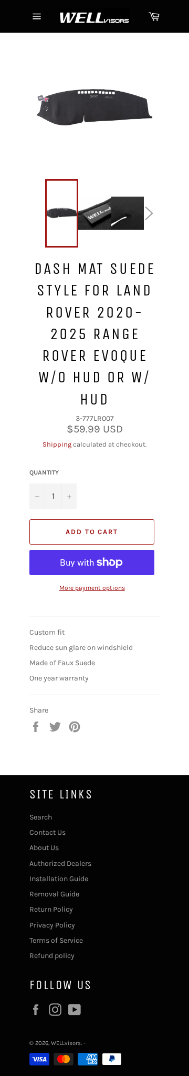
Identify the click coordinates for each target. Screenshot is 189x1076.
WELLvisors (66, 1043)
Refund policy (52, 955)
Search (40, 817)
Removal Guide (54, 894)
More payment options (92, 587)
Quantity (44, 472)
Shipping (57, 444)
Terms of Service (56, 940)
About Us (44, 847)
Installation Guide (58, 878)
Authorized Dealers (60, 863)
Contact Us (47, 832)
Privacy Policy (52, 925)
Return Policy (51, 909)
